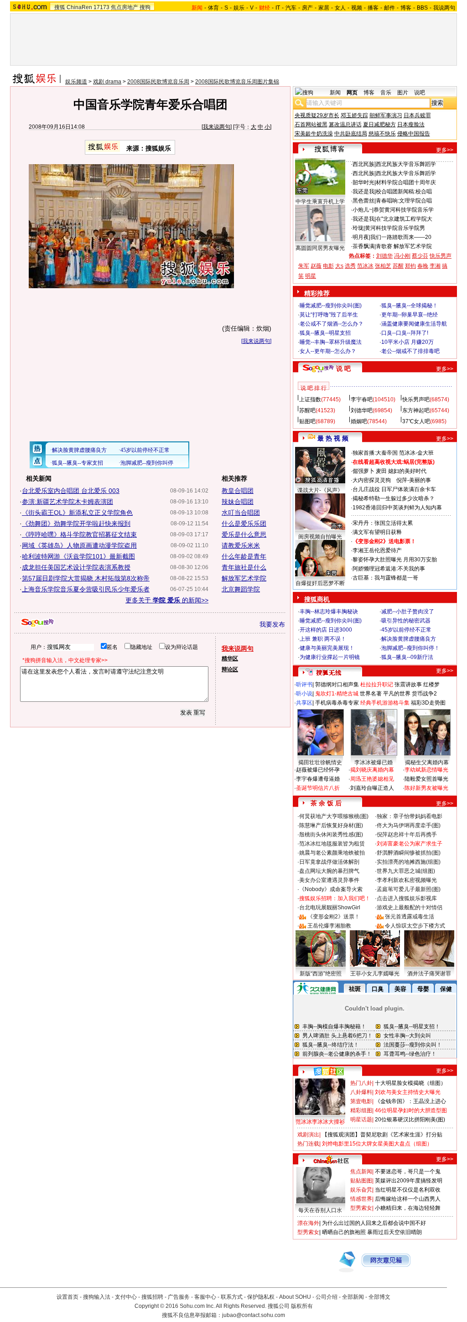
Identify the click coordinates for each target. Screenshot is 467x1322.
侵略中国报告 (413, 133)
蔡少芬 (420, 256)
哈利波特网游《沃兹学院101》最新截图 (78, 556)
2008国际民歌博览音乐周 (158, 81)
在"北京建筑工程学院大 (404, 219)
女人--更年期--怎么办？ (328, 351)
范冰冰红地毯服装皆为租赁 (332, 843)
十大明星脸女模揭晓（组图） (410, 1083)
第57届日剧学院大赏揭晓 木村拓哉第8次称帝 (86, 578)
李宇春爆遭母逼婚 (318, 779)
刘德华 (384, 256)
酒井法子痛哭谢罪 (429, 973)
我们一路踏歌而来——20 (400, 237)
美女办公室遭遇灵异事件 (329, 880)
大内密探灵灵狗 (372, 480)
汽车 (290, 8)
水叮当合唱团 (241, 512)
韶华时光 (363, 182)
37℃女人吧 (416, 421)
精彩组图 (361, 1110)
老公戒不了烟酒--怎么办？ (331, 324)
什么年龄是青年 (244, 556)
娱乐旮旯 (361, 1190)
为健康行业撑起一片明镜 (330, 657)
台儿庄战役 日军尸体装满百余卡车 (394, 489)
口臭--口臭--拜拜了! (404, 333)
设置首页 (67, 1297)
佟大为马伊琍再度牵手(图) (409, 825)
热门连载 (308, 1144)
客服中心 (205, 1297)
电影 (328, 266)
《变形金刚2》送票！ (333, 916)
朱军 (303, 266)
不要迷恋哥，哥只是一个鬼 (408, 1171)
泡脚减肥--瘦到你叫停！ (410, 648)
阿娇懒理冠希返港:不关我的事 (389, 568)
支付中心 (126, 1297)
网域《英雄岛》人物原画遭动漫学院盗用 (79, 545)
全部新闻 (353, 1297)
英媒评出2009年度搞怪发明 (408, 1180)
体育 (213, 8)
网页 (352, 92)
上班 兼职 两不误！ (323, 639)
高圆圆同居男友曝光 (320, 248)
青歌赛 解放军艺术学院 (404, 246)
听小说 (304, 693)
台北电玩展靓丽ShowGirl (329, 907)
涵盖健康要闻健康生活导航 (414, 324)
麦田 (381, 471)
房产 (307, 8)
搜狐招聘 (152, 1297)
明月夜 (361, 237)
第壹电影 (361, 1101)
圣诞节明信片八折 (318, 788)
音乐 (385, 92)
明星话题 (361, 1119)
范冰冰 (365, 266)
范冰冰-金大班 (416, 453)
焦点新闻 (361, 1171)
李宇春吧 (362, 399)
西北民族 (363, 164)
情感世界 (361, 1199)
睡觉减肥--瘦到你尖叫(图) (331, 305)
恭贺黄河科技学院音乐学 (404, 210)
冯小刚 (402, 256)
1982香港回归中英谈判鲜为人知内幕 (397, 507)
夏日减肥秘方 (379, 124)
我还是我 (363, 191)
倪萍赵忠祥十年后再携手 (407, 834)
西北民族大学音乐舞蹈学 (406, 164)
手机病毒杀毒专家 (337, 703)
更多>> (444, 150)
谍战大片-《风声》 (320, 490)
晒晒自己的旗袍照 (344, 1232)
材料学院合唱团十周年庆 (406, 182)
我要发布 (272, 624)
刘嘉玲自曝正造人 (372, 788)
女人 (340, 8)
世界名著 (371, 693)
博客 (405, 8)
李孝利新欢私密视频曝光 (407, 880)
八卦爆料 (361, 1092)
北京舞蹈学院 (241, 589)
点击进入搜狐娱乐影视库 (407, 898)
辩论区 (230, 669)
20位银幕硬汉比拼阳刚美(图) (410, 1119)
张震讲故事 (408, 684)
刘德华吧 (362, 410)
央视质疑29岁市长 (317, 115)
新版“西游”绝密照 (321, 973)
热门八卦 (361, 1083)
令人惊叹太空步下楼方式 (415, 926)
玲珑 (358, 228)
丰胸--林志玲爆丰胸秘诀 (329, 611)
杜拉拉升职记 (376, 684)
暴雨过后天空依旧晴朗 (394, 1232)
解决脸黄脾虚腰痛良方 (408, 639)
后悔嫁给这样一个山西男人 (408, 1199)
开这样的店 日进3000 (326, 630)
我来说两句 (216, 127)
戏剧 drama (107, 81)
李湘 (435, 266)
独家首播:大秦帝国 (375, 453)
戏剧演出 (308, 1134)
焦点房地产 (124, 7)
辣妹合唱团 (238, 501)
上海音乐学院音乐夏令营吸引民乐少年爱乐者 (86, 589)
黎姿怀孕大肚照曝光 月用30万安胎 (395, 559)
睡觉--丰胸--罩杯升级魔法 (331, 342)
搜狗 (145, 7)
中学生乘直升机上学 (320, 201)
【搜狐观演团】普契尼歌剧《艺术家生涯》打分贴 (382, 1134)
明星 (310, 276)
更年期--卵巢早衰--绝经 (409, 314)
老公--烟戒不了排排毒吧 (410, 351)
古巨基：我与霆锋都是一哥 (385, 578)
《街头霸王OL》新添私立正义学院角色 (77, 512)
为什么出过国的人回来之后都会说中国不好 (374, 1223)
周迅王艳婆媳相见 (372, 779)
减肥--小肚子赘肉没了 (407, 611)
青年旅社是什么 (244, 567)
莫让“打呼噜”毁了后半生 (329, 314)
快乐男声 (440, 256)
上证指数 (310, 399)
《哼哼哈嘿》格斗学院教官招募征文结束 (79, 534)
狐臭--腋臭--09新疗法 (407, 657)
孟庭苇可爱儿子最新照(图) (409, 889)
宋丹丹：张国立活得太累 (383, 523)
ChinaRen (79, 7)
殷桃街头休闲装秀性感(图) (331, 834)
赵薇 (316, 266)
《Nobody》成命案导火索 (331, 889)
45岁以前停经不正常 (406, 630)
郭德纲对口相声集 (337, 684)
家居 (323, 8)
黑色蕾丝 (363, 200)
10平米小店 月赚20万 (407, 342)
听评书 (304, 684)
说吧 (419, 92)
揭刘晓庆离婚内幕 (372, 770)
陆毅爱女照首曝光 (426, 779)
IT (277, 8)
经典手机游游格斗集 (385, 703)
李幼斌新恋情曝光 (426, 770)
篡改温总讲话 (345, 124)
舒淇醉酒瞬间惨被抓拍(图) (409, 853)
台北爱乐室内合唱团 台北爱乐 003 (70, 490)
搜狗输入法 (96, 1297)
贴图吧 (307, 421)
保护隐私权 (261, 1297)
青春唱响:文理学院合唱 (404, 200)
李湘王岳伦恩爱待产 (377, 550)
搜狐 (59, 7)
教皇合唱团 (238, 490)
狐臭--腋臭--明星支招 (325, 333)
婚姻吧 (359, 421)
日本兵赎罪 (417, 115)
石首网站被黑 (311, 124)
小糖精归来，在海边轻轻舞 (408, 1208)
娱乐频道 (76, 81)
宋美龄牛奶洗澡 (314, 133)
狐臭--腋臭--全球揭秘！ (409, 305)
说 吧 (343, 368)
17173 (101, 7)
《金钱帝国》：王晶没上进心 (410, 1101)
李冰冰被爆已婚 (373, 762)
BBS (422, 8)
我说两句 (444, 8)
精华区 (230, 658)
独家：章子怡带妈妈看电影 (409, 816)
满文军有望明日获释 (377, 532)
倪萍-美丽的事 (413, 480)
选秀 (350, 266)
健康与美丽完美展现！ (327, 648)
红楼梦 (431, 684)
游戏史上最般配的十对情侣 (409, 907)
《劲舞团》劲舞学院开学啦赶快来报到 (76, 523)
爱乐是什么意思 (244, 534)
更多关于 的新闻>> (166, 600)
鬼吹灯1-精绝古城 (336, 693)
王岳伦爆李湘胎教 (329, 926)
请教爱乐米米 (241, 545)
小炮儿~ (362, 210)
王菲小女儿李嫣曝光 (375, 973)
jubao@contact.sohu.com (253, 1315)
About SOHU (295, 1297)
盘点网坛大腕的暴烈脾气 (329, 871)
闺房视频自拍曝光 (320, 537)
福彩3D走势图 (428, 703)
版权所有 (302, 1306)
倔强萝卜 (363, 471)
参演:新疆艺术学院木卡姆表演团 (67, 501)
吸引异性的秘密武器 (406, 620)
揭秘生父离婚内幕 (427, 762)
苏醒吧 (307, 410)
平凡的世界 (396, 693)
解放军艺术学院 (244, 578)
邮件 (389, 8)
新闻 (335, 92)
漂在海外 (308, 1223)
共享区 (304, 703)
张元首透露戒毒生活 (409, 916)
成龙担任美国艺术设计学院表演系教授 (76, 567)
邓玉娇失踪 (354, 115)
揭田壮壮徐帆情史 (320, 762)
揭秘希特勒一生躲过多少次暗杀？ (394, 498)
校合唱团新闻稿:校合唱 (404, 191)
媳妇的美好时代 (407, 471)
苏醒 (398, 266)
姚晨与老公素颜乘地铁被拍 (332, 853)
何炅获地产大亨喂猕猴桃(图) (333, 816)
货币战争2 (424, 693)
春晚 (422, 266)
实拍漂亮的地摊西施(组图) (409, 862)
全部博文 (379, 1297)
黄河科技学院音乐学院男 (395, 228)
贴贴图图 (361, 1180)
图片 (402, 92)
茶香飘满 (363, 246)
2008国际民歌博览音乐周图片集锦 (237, 81)
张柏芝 (383, 266)
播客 (373, 8)
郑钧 (410, 266)
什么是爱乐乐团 (244, 523)
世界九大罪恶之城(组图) (406, 871)
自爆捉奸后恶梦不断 (320, 583)
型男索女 (361, 1208)
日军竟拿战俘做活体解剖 (329, 862)
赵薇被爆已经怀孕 (318, 770)
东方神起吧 (416, 410)
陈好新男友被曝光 (426, 788)
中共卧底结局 (350, 133)
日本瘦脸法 (411, 124)
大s (339, 266)
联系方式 (232, 1297)
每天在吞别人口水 (320, 1210)
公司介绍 (326, 1297)
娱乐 (239, 8)
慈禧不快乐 (382, 133)
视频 (356, 8)
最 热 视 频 (332, 438)
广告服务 (179, 1297)
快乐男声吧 (416, 399)
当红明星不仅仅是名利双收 (408, 1190)
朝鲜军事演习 (385, 115)
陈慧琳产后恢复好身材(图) (331, 825)
